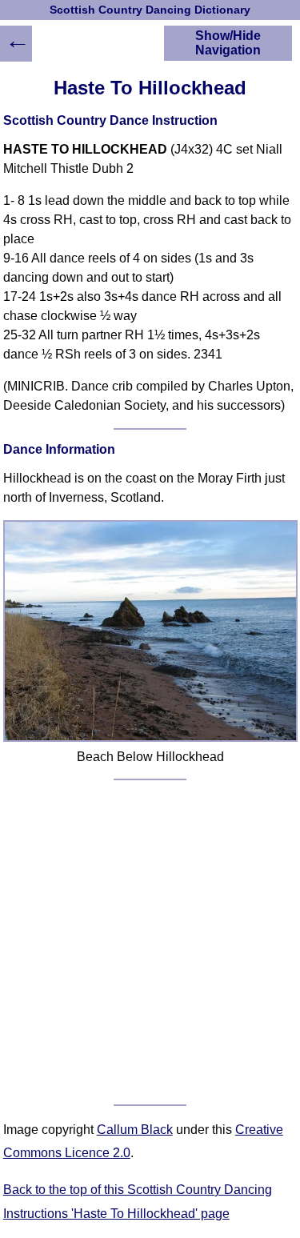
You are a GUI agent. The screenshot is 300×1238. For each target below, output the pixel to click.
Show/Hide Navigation (228, 43)
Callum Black (135, 1129)
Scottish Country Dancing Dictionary (150, 10)
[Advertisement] (150, 942)
